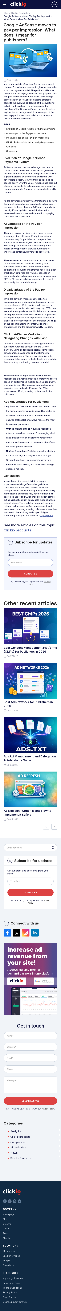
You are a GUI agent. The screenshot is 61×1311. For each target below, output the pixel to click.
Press (5, 1233)
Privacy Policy (47, 1109)
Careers (7, 1224)
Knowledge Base (11, 1283)
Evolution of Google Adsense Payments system (30, 128)
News (13, 1152)
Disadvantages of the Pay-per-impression (27, 137)
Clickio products (17, 530)
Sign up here (46, 515)
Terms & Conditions (12, 1287)
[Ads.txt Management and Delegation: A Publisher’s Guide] (30, 735)
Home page (9, 1214)
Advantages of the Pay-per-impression (26, 133)
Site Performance (20, 1158)
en (54, 4)
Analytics (16, 1131)
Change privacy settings (15, 1302)
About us (7, 1238)
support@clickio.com (13, 1278)
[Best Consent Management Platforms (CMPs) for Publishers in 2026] (30, 626)
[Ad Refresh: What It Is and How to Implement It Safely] (30, 789)
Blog (5, 1219)
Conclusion (11, 151)
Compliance (17, 1142)
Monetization (18, 1147)
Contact (7, 1228)
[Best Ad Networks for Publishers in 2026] (30, 681)
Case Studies (9, 1297)
